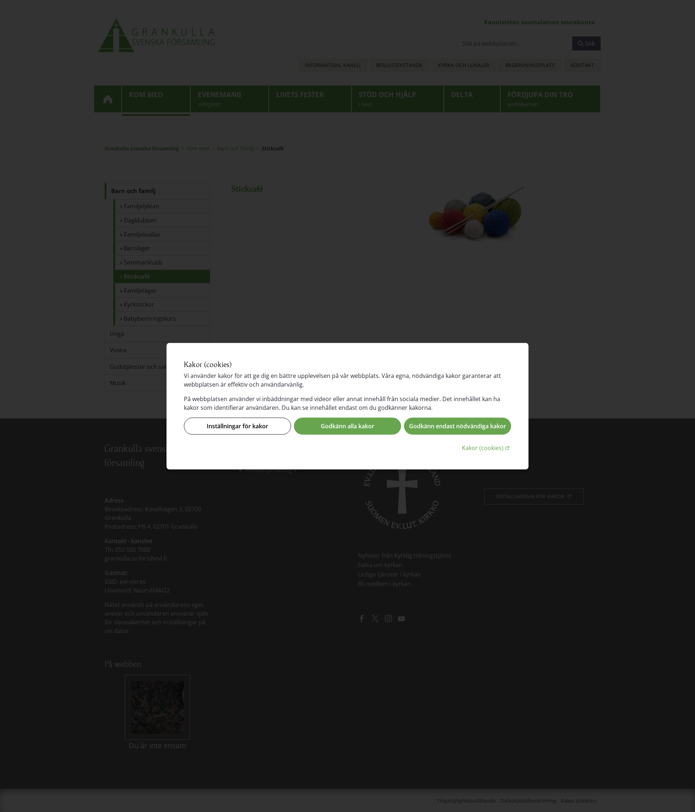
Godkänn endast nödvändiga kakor (457, 426)
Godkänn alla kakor (347, 426)
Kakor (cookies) (486, 447)
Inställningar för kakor (237, 426)
